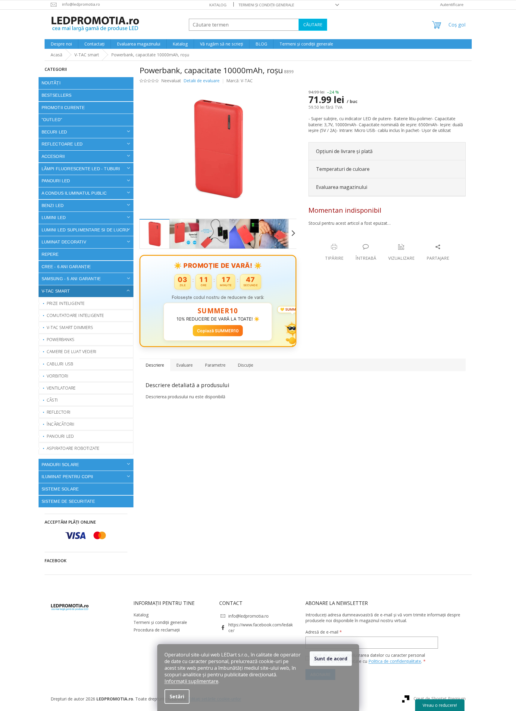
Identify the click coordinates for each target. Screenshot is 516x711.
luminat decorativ (64, 242)
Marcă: (239, 80)
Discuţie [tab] (245, 365)
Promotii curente (63, 107)
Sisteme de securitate (68, 501)
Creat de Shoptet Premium (440, 698)
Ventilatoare (61, 388)
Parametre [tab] (215, 365)
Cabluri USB (60, 364)
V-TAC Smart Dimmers (70, 327)
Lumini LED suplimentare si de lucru (85, 229)
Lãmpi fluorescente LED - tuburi (81, 168)
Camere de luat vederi (71, 351)
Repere (50, 254)
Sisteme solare (60, 489)
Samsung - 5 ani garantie (71, 278)
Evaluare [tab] (184, 365)
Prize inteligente (66, 303)
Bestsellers (57, 95)
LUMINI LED (54, 217)
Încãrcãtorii (60, 424)
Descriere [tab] (154, 365)
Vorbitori (57, 376)
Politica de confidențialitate (394, 661)
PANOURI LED (56, 180)
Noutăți (51, 82)
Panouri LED (60, 436)
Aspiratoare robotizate (73, 448)
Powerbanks (60, 339)
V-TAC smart (56, 291)
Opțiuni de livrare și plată (344, 151)
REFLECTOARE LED (62, 144)
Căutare (312, 24)
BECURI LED (54, 132)
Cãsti (52, 400)
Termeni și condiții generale (266, 5)
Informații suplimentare (191, 681)
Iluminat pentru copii (67, 476)
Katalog (218, 5)
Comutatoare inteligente (75, 315)
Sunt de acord (330, 658)
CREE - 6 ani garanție (66, 266)
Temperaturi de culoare (343, 169)
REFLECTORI (58, 412)
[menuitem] (61, 44)
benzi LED (53, 205)
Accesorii (53, 156)
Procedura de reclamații (156, 630)
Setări (177, 696)
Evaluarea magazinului (341, 187)
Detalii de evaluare (201, 80)
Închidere (353, 240)
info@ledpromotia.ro (248, 616)
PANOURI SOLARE (60, 464)
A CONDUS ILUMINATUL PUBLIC (74, 193)
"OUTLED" (52, 119)
